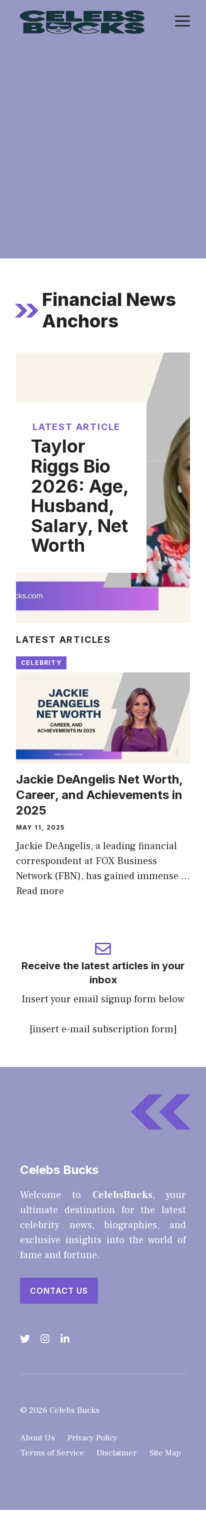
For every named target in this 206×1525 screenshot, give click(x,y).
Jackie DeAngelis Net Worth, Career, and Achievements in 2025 (99, 795)
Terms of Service (52, 1452)
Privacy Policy (93, 1437)
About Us (37, 1437)
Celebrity (41, 662)
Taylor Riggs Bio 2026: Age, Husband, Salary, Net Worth (79, 495)
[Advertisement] (103, 150)
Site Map (165, 1452)
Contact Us (59, 1291)
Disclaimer (116, 1452)
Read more (40, 891)
